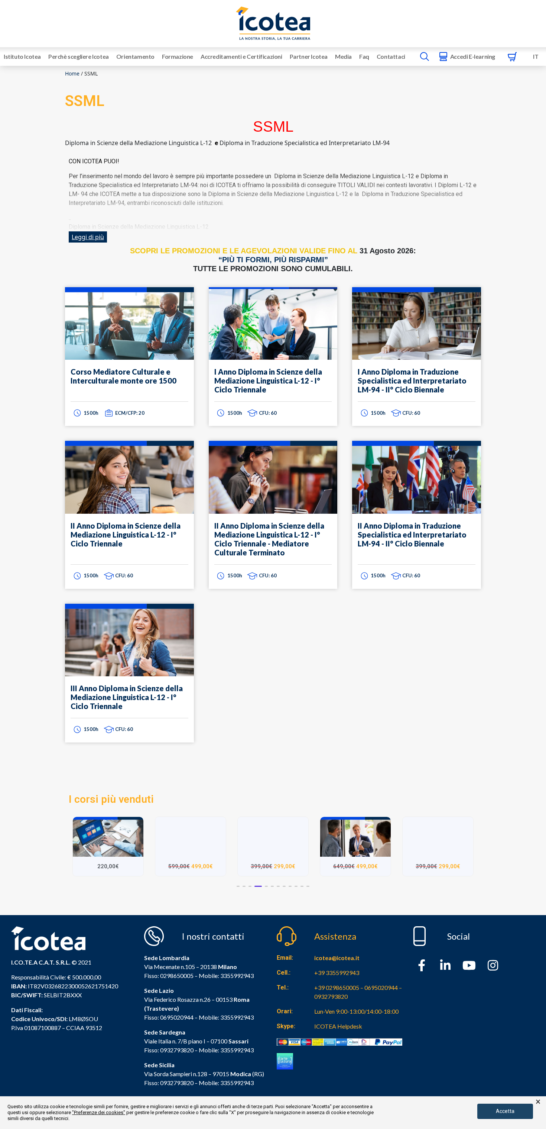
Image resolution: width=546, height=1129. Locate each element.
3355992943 (237, 975)
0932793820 (177, 1082)
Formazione (177, 56)
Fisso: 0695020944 (169, 1017)
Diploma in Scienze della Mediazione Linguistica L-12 (278, 194)
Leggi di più (88, 237)
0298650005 (177, 975)
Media (343, 56)
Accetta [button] (505, 1111)
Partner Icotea (309, 56)
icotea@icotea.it (337, 957)
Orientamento (135, 56)
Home (72, 73)
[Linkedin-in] (445, 965)
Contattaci (391, 56)
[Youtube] (469, 965)
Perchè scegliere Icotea (78, 56)
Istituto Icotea (22, 56)
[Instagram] (493, 965)
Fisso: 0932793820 (169, 1049)
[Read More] (129, 356)
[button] (238, 886)
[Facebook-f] (421, 965)
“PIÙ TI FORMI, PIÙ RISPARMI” (273, 260)
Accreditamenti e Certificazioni (241, 56)
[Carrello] (512, 56)
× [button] (538, 1102)
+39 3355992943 (336, 972)
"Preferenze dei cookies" (98, 1112)
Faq (364, 56)
